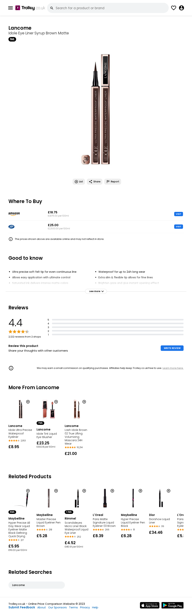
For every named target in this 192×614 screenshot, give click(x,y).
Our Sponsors (57, 607)
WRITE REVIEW (172, 348)
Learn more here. (173, 368)
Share (96, 181)
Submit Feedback (21, 607)
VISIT (178, 213)
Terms (73, 607)
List (81, 181)
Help (95, 607)
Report (115, 181)
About (41, 607)
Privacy (85, 607)
